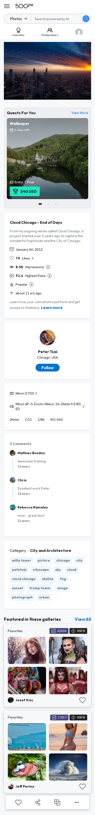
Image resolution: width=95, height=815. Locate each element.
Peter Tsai (47, 351)
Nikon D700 (25, 393)
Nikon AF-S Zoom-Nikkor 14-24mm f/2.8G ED (48, 406)
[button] (86, 19)
